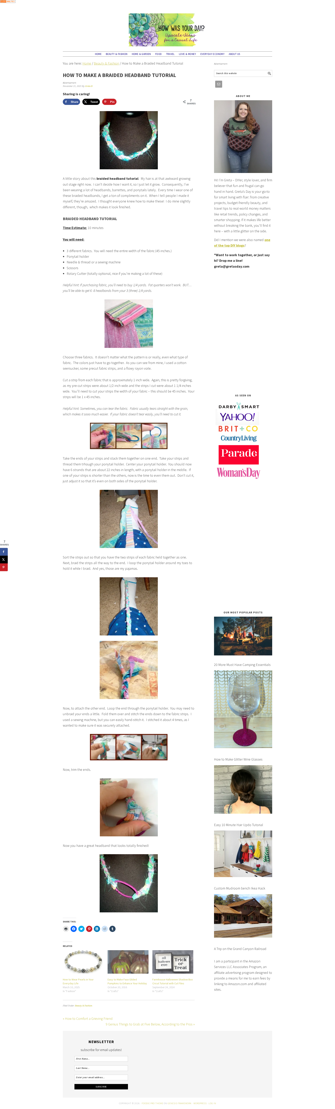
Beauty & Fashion (83, 1005)
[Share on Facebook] (4, 552)
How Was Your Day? (167, 28)
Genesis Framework (180, 1103)
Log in (212, 1103)
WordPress (200, 1103)
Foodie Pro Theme (152, 1103)
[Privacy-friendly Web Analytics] (8, 5)
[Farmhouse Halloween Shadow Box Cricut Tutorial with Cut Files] (172, 962)
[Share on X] (4, 560)
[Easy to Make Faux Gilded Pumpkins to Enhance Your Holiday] (128, 962)
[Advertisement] (243, 331)
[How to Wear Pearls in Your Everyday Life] (83, 962)
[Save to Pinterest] (4, 567)
